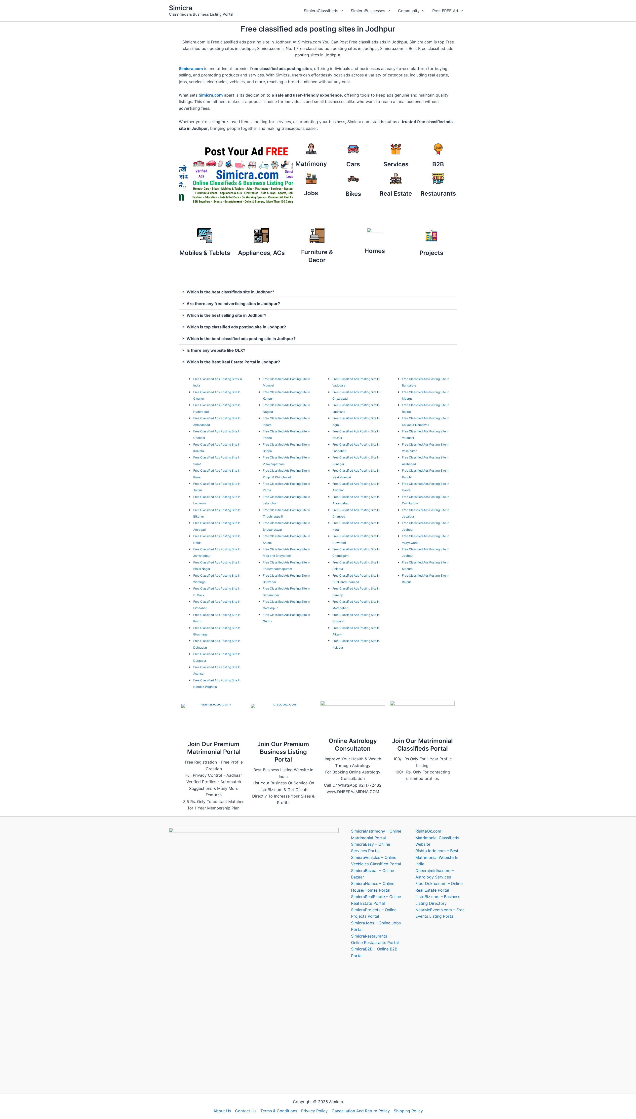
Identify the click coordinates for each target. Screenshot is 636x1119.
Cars (353, 164)
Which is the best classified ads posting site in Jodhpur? (241, 338)
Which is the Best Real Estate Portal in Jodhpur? (233, 361)
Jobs (311, 193)
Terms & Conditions (278, 1110)
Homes (374, 250)
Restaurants (438, 193)
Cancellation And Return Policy (361, 1110)
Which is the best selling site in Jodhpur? (226, 315)
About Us (222, 1110)
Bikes (353, 193)
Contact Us (245, 1110)
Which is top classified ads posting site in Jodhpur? (236, 326)
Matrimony (311, 163)
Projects (431, 252)
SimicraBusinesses (368, 10)
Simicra (180, 8)
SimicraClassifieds (321, 10)
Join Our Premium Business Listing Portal (283, 751)
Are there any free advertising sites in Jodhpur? (233, 303)
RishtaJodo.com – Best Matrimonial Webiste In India (436, 857)
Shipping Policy (408, 1110)
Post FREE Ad (445, 10)
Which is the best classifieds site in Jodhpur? (230, 291)
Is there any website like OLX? (216, 350)
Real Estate (396, 193)
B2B (438, 164)
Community (409, 10)
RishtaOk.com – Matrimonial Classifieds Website (437, 838)
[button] (340, 10)
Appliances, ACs (261, 252)
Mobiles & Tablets (204, 252)
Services (395, 164)
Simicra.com (191, 68)
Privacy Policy (314, 1110)
